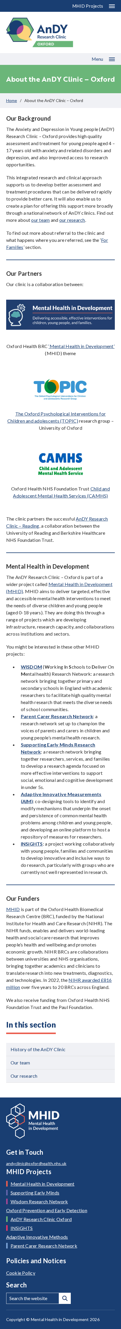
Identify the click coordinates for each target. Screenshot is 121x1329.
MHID (13, 909)
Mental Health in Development (43, 1184)
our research (72, 220)
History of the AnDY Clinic (38, 1049)
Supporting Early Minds (35, 1192)
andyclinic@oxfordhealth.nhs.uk (36, 1163)
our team (40, 220)
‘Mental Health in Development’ (81, 346)
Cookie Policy (20, 1273)
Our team (20, 1062)
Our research (24, 1076)
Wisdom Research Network (39, 1201)
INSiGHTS (32, 843)
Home (11, 100)
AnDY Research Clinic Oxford (41, 1219)
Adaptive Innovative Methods (37, 1237)
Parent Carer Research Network (44, 1245)
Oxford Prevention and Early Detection (46, 1210)
